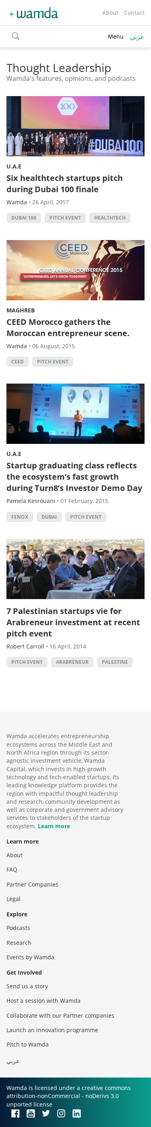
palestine (115, 662)
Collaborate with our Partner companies (60, 1015)
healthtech (110, 217)
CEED (17, 361)
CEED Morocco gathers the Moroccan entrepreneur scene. (68, 327)
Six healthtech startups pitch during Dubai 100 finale (64, 183)
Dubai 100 (23, 217)
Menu (116, 36)
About (110, 12)
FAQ (11, 869)
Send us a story (27, 986)
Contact (134, 12)
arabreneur (72, 662)
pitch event (65, 217)
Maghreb (20, 310)
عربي (137, 36)
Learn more (54, 826)
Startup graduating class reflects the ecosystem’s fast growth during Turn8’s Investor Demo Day (74, 476)
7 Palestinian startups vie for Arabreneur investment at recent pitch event (73, 622)
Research (18, 942)
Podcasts (18, 928)
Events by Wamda (30, 957)
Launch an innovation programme (52, 1030)
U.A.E (13, 166)
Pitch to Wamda (27, 1044)
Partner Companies (32, 884)
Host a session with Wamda (43, 1000)
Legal (13, 899)
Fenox (19, 516)
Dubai (49, 516)
